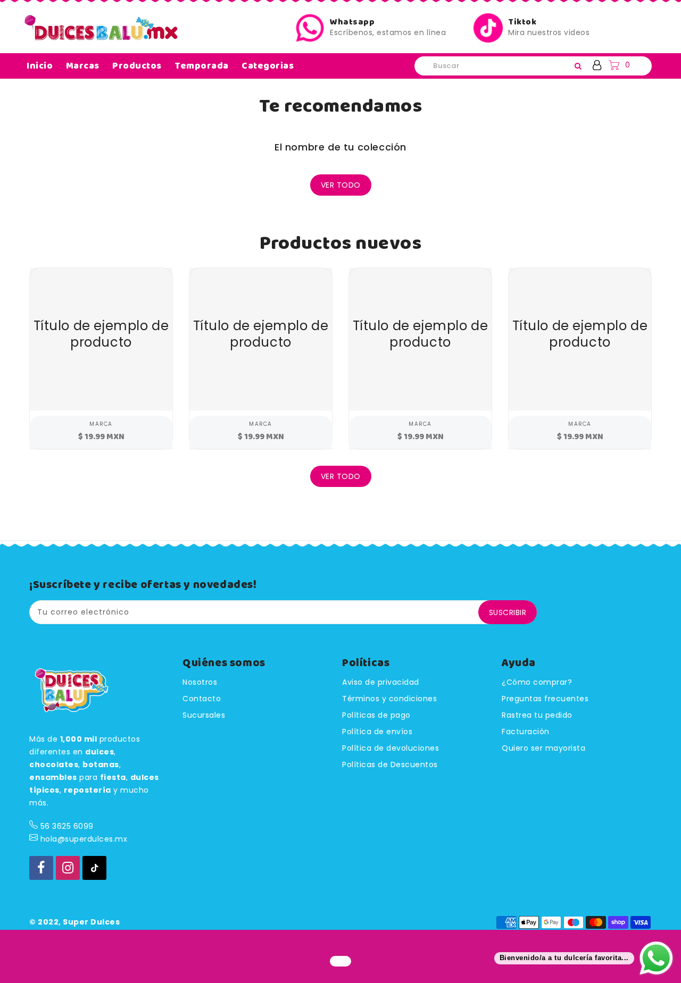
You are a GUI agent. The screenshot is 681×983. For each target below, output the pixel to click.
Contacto (201, 698)
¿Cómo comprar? (537, 682)
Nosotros (199, 682)
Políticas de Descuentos (390, 764)
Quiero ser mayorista (543, 748)
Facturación (526, 731)
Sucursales (203, 715)
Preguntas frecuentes (545, 698)
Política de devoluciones (390, 748)
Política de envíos (377, 731)
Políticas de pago (376, 715)
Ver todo (341, 185)
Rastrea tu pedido (537, 715)
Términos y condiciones (389, 698)
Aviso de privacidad (380, 682)
